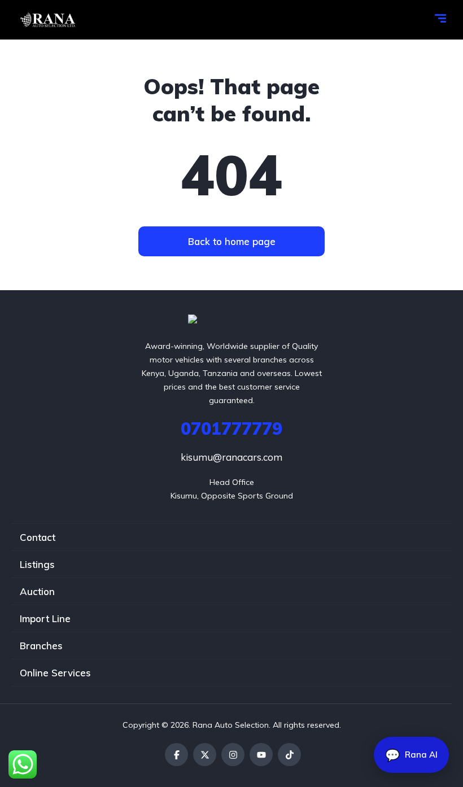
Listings (37, 564)
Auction (37, 591)
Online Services (55, 673)
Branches (41, 646)
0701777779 (231, 428)
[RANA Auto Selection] (47, 20)
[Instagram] (232, 754)
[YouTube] (261, 754)
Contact (37, 537)
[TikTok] (289, 754)
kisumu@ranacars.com (231, 457)
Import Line (45, 618)
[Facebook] (176, 754)
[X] (204, 754)
